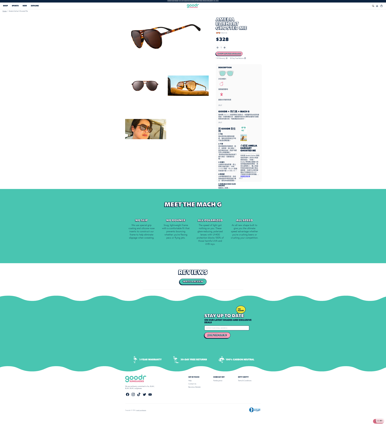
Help (190, 381)
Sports (15, 6)
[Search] (343, 5)
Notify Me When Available (229, 53)
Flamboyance (217, 381)
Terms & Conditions (244, 381)
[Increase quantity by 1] (224, 47)
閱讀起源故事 (245, 176)
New (25, 6)
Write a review (193, 281)
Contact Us (192, 384)
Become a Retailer (194, 387)
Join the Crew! (217, 335)
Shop (5, 6)
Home (5, 11)
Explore (35, 6)
